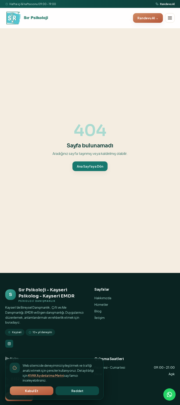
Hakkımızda (102, 298)
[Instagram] (9, 344)
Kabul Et (31, 391)
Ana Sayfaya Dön (90, 166)
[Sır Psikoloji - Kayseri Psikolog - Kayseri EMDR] (27, 18)
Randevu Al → (147, 18)
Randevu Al (167, 4)
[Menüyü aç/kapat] (170, 18)
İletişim (99, 318)
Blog (97, 311)
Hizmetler (101, 304)
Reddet (77, 391)
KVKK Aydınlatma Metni (46, 375)
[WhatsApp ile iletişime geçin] (169, 394)
